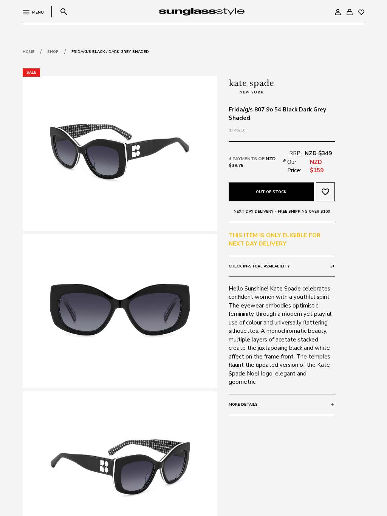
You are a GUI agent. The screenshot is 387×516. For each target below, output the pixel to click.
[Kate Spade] (251, 86)
